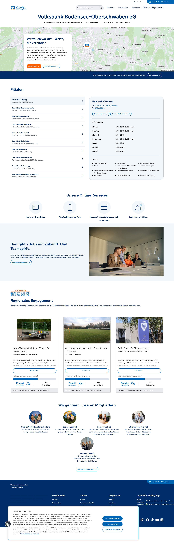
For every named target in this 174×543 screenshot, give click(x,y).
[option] (47, 101)
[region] (73, 523)
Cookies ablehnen (112, 524)
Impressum (36, 534)
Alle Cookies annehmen (112, 518)
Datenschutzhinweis (26, 534)
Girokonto (111, 499)
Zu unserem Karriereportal (19, 262)
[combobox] (87, 8)
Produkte (54, 499)
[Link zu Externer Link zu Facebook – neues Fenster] (147, 520)
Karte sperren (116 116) (87, 503)
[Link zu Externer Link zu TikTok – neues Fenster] (152, 520)
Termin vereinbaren (99, 114)
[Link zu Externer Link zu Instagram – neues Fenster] (142, 520)
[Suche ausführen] (101, 8)
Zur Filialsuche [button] (153, 75)
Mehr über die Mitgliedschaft (86, 469)
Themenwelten (56, 503)
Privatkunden (138, 2)
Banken (82, 499)
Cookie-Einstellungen (112, 529)
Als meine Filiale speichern (119, 114)
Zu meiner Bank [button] (32, 66)
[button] (8, 524)
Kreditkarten (112, 503)
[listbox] (47, 137)
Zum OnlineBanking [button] (50, 66)
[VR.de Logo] (21, 8)
